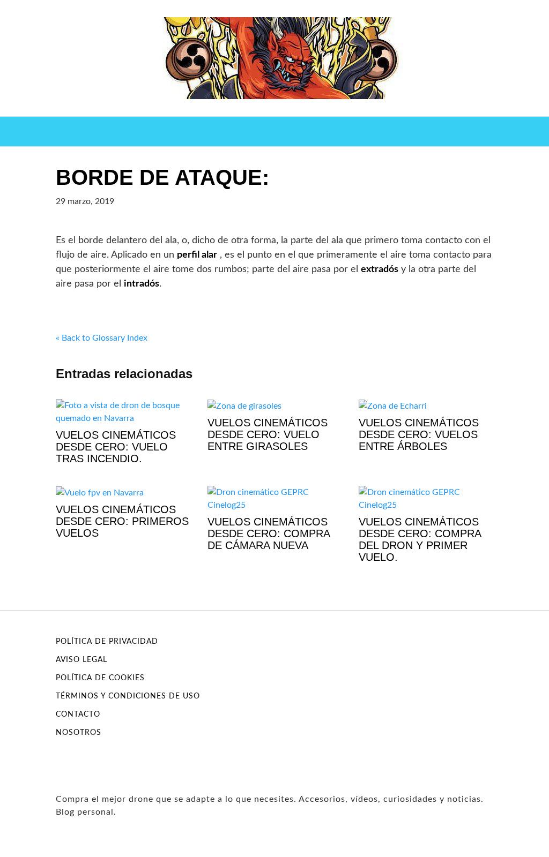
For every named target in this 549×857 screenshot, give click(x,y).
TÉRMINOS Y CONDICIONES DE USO (128, 696)
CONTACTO (78, 714)
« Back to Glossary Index (101, 338)
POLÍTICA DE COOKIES (100, 678)
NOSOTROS (78, 732)
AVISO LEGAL (81, 660)
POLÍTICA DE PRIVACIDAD (107, 641)
